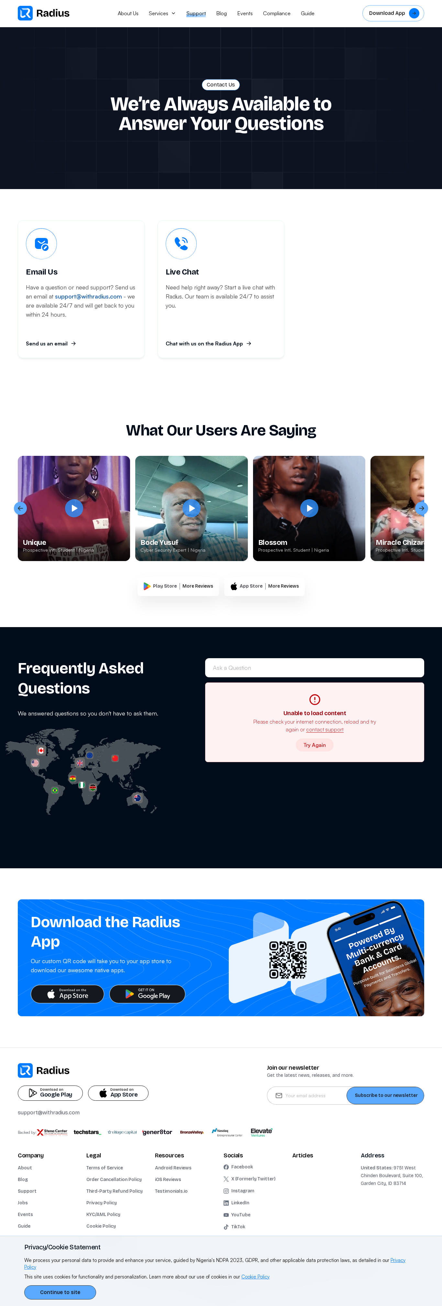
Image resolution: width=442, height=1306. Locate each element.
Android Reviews (173, 1168)
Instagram (242, 1191)
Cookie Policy (101, 1226)
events (245, 13)
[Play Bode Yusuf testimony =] (191, 508)
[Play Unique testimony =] (74, 508)
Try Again (315, 745)
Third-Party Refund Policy (114, 1191)
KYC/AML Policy (103, 1214)
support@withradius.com (49, 1112)
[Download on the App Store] (67, 994)
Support (27, 1191)
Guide (24, 1226)
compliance (277, 13)
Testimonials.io (171, 1191)
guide (308, 13)
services (158, 13)
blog (221, 13)
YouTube (240, 1215)
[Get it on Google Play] (147, 994)
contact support (325, 729)
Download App (387, 13)
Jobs (23, 1203)
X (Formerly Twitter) (253, 1179)
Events (25, 1214)
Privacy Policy (101, 1203)
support (196, 13)
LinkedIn (240, 1203)
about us (128, 13)
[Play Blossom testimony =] (309, 508)
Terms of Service (104, 1168)
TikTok (238, 1227)
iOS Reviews (168, 1179)
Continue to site (60, 1292)
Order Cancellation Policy (114, 1179)
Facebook (242, 1167)
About (25, 1168)
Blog (23, 1179)
